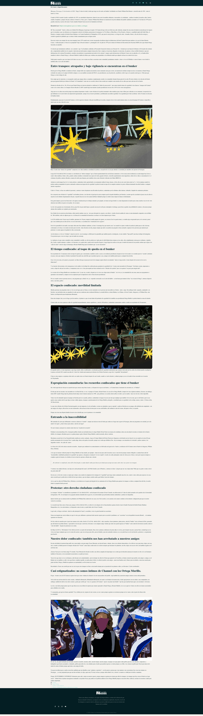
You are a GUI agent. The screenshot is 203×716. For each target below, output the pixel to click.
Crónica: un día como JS (58, 685)
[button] (146, 3)
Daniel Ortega (55, 684)
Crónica (54, 682)
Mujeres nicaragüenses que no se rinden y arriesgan (73, 26)
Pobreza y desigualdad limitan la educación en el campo (65, 687)
